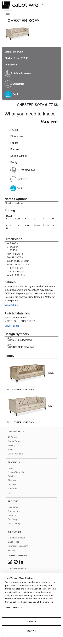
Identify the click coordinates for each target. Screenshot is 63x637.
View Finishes (12, 326)
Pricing (14, 130)
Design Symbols (19, 156)
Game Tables (14, 441)
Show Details (12, 607)
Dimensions (16, 136)
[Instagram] (10, 562)
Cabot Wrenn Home (17, 568)
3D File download (22, 340)
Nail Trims (13, 488)
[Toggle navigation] (8, 13)
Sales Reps (13, 542)
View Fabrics (11, 305)
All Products (13, 437)
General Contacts (16, 538)
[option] (17, 33)
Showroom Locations (18, 546)
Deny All (31, 631)
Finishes (14, 149)
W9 (9, 493)
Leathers (12, 484)
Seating (11, 445)
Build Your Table (15, 454)
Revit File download (23, 347)
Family (13, 162)
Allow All (31, 621)
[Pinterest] (16, 562)
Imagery (12, 515)
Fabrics (14, 143)
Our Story (12, 519)
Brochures (13, 507)
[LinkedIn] (21, 562)
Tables (11, 449)
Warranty (12, 550)
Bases (11, 468)
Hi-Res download (22, 73)
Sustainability (14, 523)
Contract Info (14, 511)
